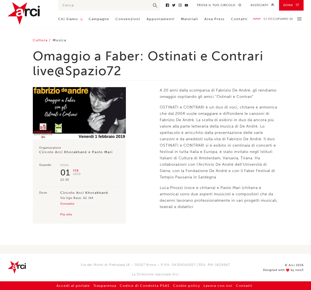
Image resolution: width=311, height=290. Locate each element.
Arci (28, 13)
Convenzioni (128, 19)
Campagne (99, 19)
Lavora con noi (218, 286)
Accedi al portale (73, 286)
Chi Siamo (68, 19)
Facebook (167, 5)
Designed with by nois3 (283, 270)
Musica (59, 40)
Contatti (239, 19)
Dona (288, 5)
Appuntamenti (161, 19)
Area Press (214, 19)
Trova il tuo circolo (216, 5)
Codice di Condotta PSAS (145, 286)
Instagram (180, 5)
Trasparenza (104, 286)
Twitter (174, 5)
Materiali (189, 19)
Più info (66, 214)
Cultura (41, 40)
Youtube (186, 5)
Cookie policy (186, 286)
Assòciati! (259, 5)
